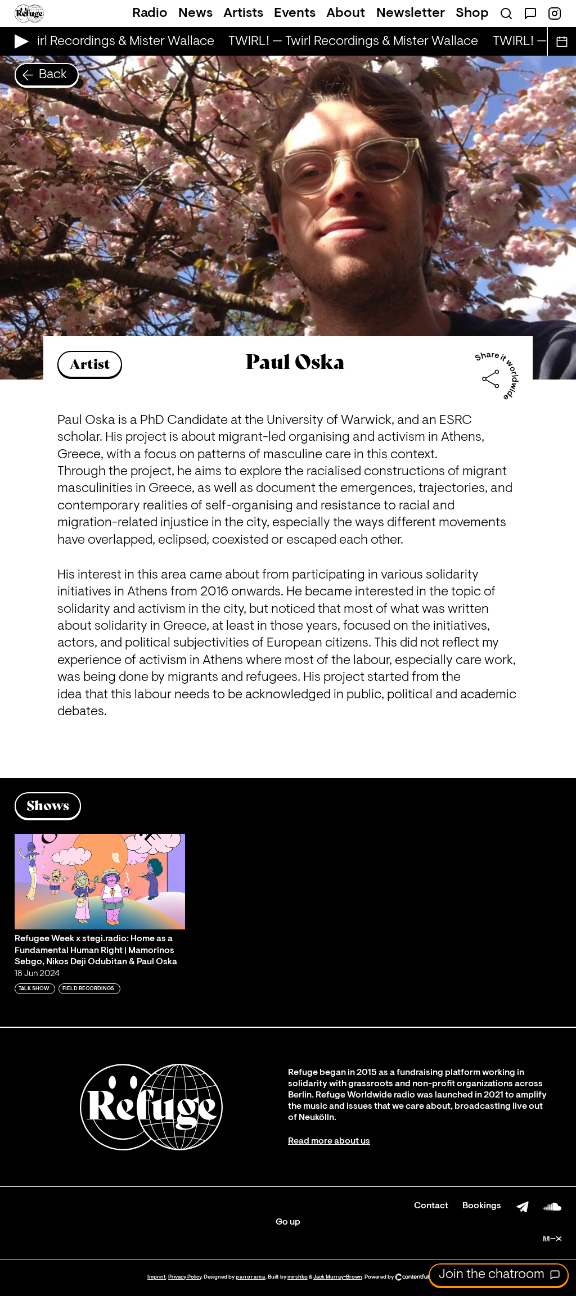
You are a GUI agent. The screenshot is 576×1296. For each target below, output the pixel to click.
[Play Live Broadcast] (19, 41)
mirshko (297, 1277)
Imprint (156, 1277)
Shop (472, 13)
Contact (431, 1206)
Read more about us (329, 1141)
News (195, 13)
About (345, 13)
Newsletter (410, 13)
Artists (243, 13)
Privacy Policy (184, 1277)
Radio (150, 13)
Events (295, 13)
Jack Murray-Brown (337, 1277)
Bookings (481, 1206)
